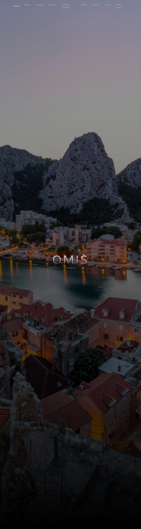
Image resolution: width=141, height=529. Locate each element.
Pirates (84, 5)
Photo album (118, 6)
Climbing (39, 5)
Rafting (27, 5)
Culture (107, 5)
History (96, 5)
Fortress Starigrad (66, 6)
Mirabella (52, 5)
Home (16, 6)
